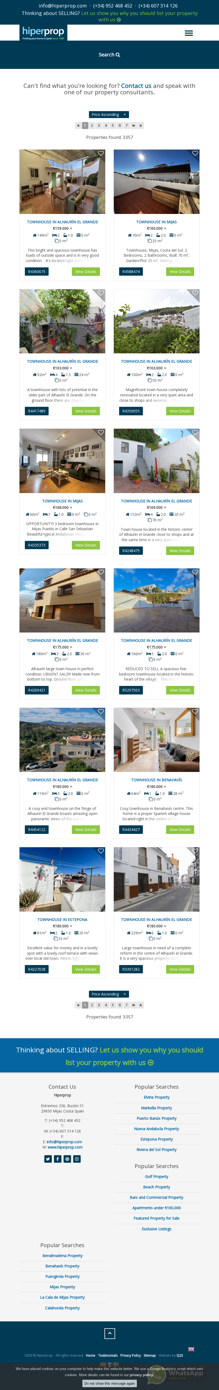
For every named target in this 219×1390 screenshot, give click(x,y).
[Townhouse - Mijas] (157, 182)
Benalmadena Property (62, 1255)
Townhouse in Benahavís (156, 779)
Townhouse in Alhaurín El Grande (62, 221)
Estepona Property (156, 1139)
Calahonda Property (62, 1307)
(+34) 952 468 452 (112, 5)
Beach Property (156, 1186)
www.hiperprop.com (65, 1147)
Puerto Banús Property (157, 1118)
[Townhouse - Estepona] (62, 879)
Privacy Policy (130, 1355)
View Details (85, 271)
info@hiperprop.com (63, 5)
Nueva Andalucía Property (156, 1128)
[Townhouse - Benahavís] (157, 740)
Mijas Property (62, 1286)
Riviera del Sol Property (156, 1149)
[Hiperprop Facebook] (57, 1159)
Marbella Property (156, 1107)
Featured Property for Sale (156, 1218)
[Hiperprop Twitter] (48, 1159)
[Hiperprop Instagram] (77, 1159)
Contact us (136, 85)
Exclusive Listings (156, 1228)
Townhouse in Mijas (156, 221)
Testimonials (108, 1355)
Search (107, 54)
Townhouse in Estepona (62, 919)
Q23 (180, 1355)
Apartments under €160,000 (156, 1207)
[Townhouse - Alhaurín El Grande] (62, 182)
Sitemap (150, 1355)
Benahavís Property (62, 1265)
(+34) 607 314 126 (158, 5)
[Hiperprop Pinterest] (67, 1159)
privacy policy (141, 1375)
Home (90, 1355)
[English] (191, 1349)
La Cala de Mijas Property (62, 1297)
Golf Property (156, 1176)
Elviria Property (157, 1097)
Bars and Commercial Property (156, 1197)
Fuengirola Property (62, 1276)
